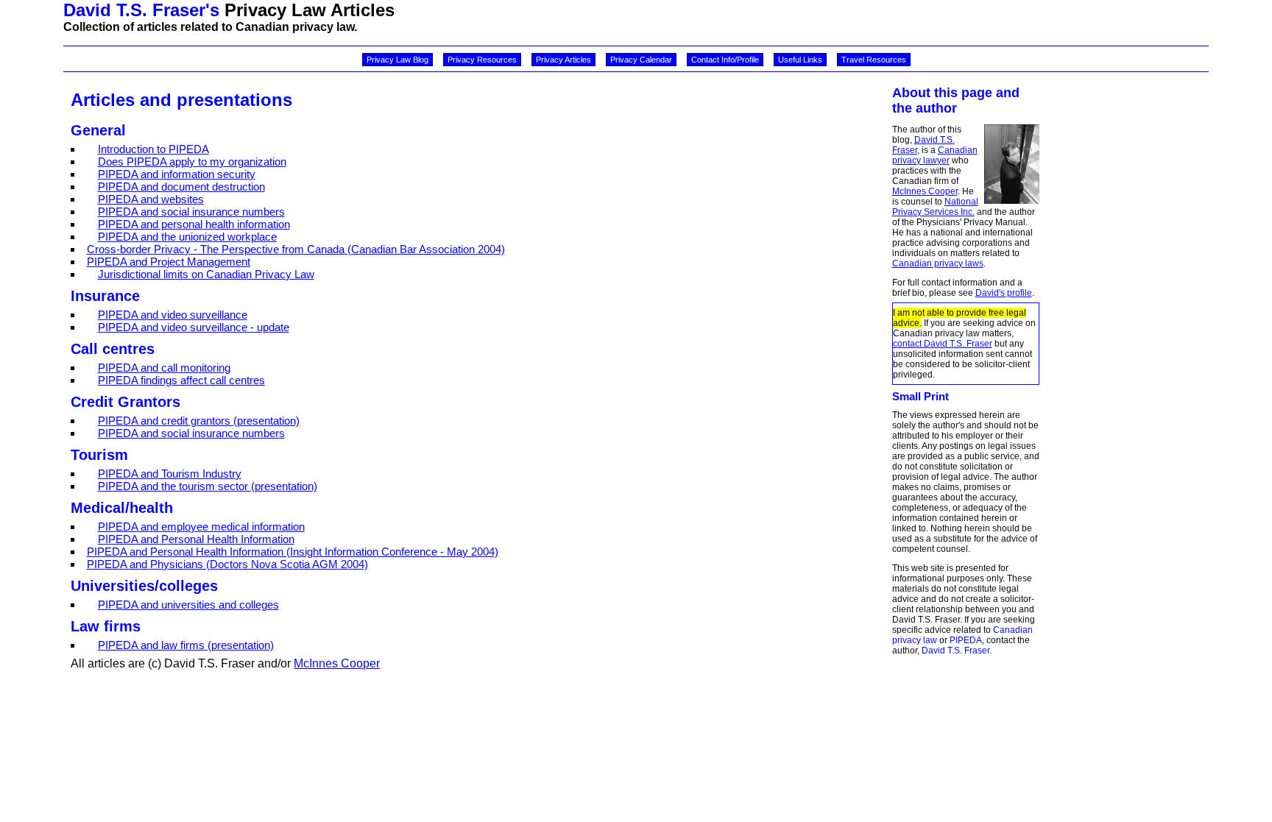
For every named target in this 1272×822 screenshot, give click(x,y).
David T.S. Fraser (955, 650)
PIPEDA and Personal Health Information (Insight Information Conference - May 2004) (292, 551)
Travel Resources (873, 59)
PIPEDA (966, 640)
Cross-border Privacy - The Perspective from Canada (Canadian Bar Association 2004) (296, 249)
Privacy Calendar (641, 59)
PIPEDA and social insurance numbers (191, 211)
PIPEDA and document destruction (181, 186)
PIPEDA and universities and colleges (188, 604)
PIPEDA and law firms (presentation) (186, 645)
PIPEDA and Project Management (168, 261)
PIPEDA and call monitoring (164, 367)
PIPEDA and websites (151, 199)
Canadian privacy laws (937, 263)
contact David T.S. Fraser (942, 344)
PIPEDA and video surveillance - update (193, 327)
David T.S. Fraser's (141, 10)
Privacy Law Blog (397, 59)
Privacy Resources (482, 59)
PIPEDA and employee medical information (201, 526)
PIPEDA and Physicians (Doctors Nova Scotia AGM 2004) (227, 564)
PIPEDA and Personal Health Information (196, 539)
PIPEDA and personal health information (194, 224)
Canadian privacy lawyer (935, 155)
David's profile (1003, 293)
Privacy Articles (563, 59)
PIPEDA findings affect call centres (181, 380)
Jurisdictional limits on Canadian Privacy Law (206, 274)
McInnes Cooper (925, 191)
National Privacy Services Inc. (935, 206)
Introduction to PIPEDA (153, 149)
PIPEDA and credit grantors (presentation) (199, 420)
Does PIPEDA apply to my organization (192, 161)
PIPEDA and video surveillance (172, 314)
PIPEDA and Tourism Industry (169, 473)
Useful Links (800, 59)
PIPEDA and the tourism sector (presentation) (207, 486)
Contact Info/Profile (725, 59)
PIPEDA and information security (176, 174)
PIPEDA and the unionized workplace (187, 236)
